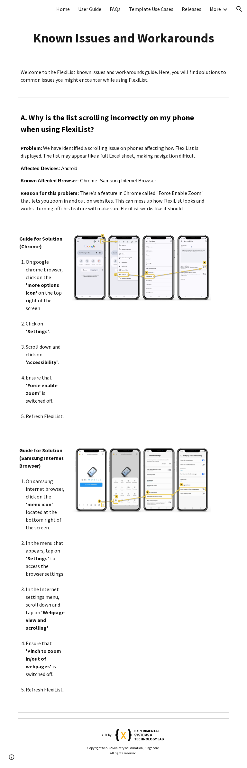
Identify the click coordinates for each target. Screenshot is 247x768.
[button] (239, 9)
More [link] (215, 9)
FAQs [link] (115, 9)
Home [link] (63, 9)
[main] (123, 38)
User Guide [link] (89, 9)
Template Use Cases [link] (151, 9)
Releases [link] (191, 9)
